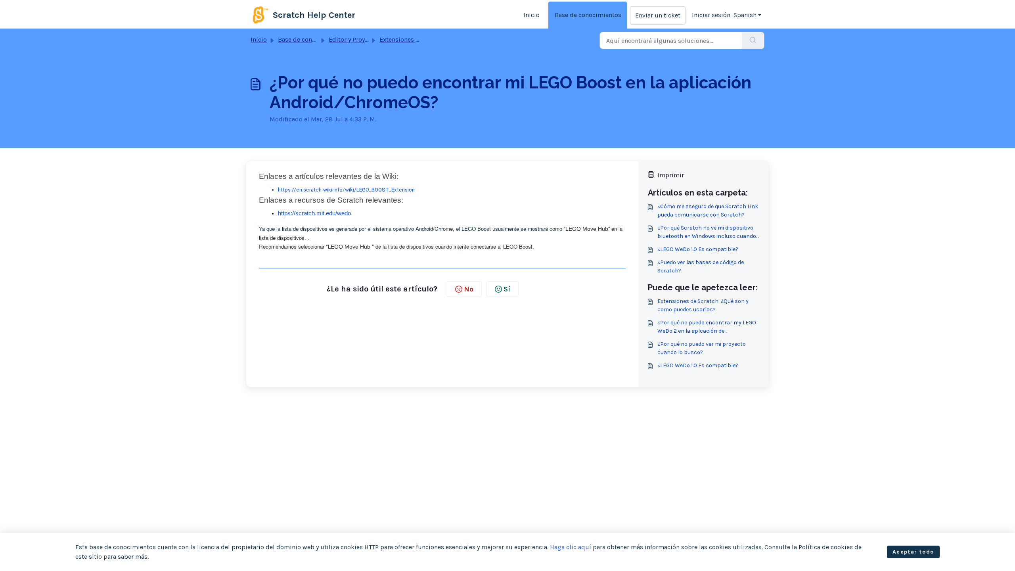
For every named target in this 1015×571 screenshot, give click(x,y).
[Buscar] (753, 40)
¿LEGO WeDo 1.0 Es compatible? (697, 249)
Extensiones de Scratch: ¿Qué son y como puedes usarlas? (703, 305)
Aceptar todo (913, 551)
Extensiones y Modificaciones (421, 39)
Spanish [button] (744, 15)
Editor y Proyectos (354, 39)
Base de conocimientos (588, 15)
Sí (507, 289)
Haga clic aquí (570, 547)
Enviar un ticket (657, 15)
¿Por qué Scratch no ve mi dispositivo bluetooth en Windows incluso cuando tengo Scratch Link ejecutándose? (706, 232)
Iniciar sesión (711, 15)
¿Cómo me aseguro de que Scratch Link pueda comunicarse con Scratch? (707, 210)
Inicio (531, 15)
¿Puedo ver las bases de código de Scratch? (700, 266)
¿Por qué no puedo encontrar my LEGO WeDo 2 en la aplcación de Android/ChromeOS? (706, 327)
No (468, 289)
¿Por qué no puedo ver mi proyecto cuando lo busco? (701, 348)
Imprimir (670, 175)
